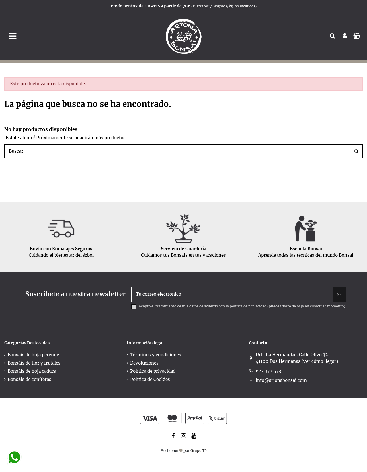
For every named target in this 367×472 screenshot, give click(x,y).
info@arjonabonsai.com (281, 380)
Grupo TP (198, 450)
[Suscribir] (339, 294)
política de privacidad (248, 306)
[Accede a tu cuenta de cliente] (345, 36)
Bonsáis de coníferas (29, 379)
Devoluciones (144, 363)
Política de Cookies (150, 379)
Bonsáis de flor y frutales (34, 363)
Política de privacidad (152, 371)
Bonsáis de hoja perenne (33, 354)
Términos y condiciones (155, 354)
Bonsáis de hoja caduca (32, 371)
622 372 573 (268, 371)
